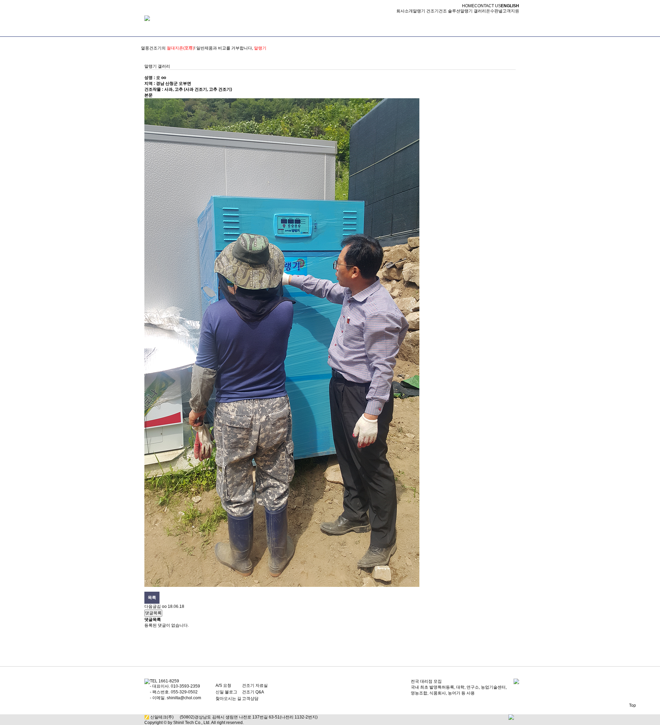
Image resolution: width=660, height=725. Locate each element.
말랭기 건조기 (426, 11)
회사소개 (404, 11)
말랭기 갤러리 (473, 11)
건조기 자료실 (255, 685)
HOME (468, 5)
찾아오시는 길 (228, 698)
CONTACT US (487, 5)
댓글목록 (153, 613)
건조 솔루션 (449, 11)
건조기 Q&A (253, 692)
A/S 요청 (223, 685)
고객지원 (511, 11)
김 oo (162, 606)
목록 (152, 597)
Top (632, 705)
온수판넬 (494, 11)
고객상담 (250, 698)
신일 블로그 (226, 692)
